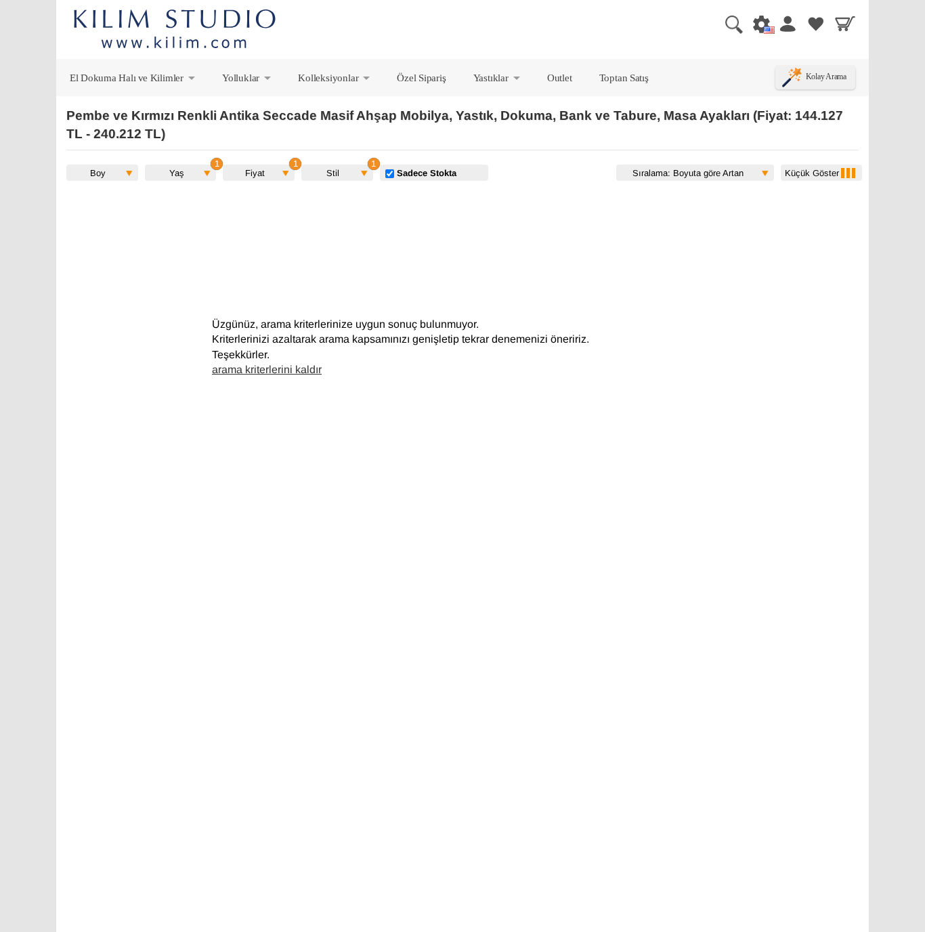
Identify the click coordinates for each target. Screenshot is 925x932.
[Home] (174, 30)
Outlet (559, 77)
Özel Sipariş (421, 77)
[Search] (728, 24)
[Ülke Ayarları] (758, 24)
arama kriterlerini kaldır (267, 369)
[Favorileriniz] (816, 24)
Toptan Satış (624, 77)
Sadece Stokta (425, 173)
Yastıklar (497, 80)
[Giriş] (787, 24)
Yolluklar (247, 80)
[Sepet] (845, 24)
